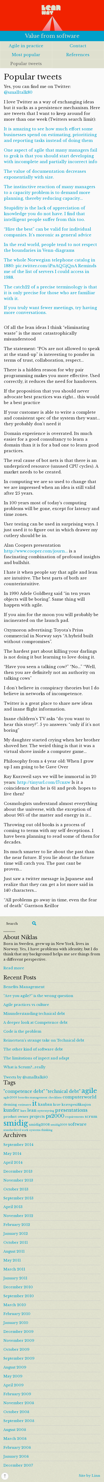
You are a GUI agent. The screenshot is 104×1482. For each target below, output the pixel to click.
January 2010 (15, 1323)
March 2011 (14, 1269)
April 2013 (12, 1207)
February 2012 (16, 1225)
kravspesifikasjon (76, 1105)
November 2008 (18, 1403)
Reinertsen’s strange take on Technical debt (43, 1040)
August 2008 (14, 1430)
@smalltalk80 (18, 92)
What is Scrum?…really (24, 1067)
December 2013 (17, 1171)
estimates (24, 1104)
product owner (16, 1117)
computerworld (80, 1097)
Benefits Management (24, 987)
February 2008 (17, 1447)
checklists (55, 1097)
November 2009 (18, 1340)
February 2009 (17, 1394)
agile (89, 1091)
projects (37, 1116)
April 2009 (13, 1385)
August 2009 (14, 1367)
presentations (71, 1110)
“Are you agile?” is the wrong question (38, 996)
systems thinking (40, 1130)
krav (57, 1105)
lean (32, 1110)
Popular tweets (26, 63)
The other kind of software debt (33, 1049)
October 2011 (15, 1242)
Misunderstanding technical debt (34, 1013)
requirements (74, 1116)
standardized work (15, 1130)
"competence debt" (24, 1091)
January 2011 (15, 1278)
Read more (13, 968)
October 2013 (15, 1189)
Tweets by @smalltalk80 (25, 1077)
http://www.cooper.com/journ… (36, 551)
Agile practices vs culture (26, 1005)
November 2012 (18, 1216)
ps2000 (55, 1116)
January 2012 (15, 1233)
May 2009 (12, 1376)
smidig (15, 1123)
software (77, 1124)
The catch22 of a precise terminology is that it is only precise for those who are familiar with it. (50, 293)
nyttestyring (45, 1110)
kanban (45, 1104)
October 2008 (16, 1412)
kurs (23, 1110)
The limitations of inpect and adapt (36, 1058)
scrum (91, 1116)
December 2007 (18, 1465)
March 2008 (15, 1438)
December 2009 (18, 1331)
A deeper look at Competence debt (35, 1022)
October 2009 (16, 1349)
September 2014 (18, 1145)
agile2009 (10, 1097)
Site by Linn (89, 1476)
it (34, 1103)
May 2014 (12, 1153)
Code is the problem (22, 1031)
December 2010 (18, 1287)
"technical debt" (63, 1091)
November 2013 (18, 1180)
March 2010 (14, 1305)
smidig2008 (39, 1125)
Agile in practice (26, 45)
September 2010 (18, 1296)
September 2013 (18, 1198)
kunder (11, 1110)
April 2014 (12, 1162)
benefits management (32, 1097)
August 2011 (14, 1251)
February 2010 (16, 1314)
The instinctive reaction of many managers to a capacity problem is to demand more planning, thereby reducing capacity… (49, 192)
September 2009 (19, 1358)
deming (10, 1105)
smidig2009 (59, 1124)
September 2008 (18, 1421)
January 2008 (16, 1456)
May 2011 (12, 1260)
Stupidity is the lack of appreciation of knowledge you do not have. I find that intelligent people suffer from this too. (44, 214)
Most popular (26, 54)
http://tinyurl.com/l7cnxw (43, 782)
